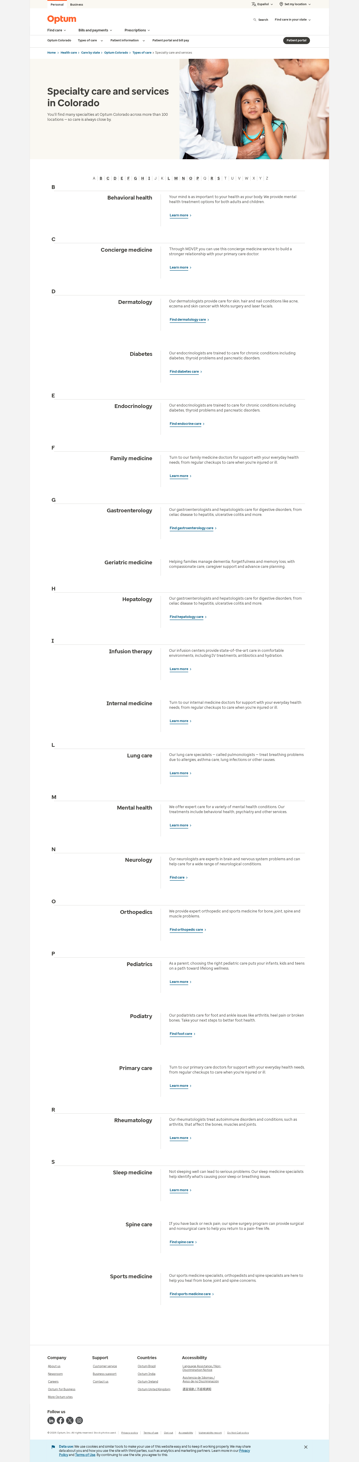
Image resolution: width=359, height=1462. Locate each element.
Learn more (179, 215)
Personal (57, 4)
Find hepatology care (186, 617)
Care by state (90, 52)
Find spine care (182, 1242)
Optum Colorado (116, 52)
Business (76, 4)
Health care (69, 52)
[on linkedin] (51, 1420)
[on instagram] (79, 1420)
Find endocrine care (185, 424)
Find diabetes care (184, 372)
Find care (177, 877)
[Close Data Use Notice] (305, 1447)
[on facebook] (60, 1420)
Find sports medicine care (190, 1294)
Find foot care (181, 1034)
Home (51, 52)
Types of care (142, 52)
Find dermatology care (188, 320)
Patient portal (296, 40)
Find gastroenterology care (191, 528)
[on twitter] (70, 1420)
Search (263, 20)
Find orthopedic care (186, 930)
